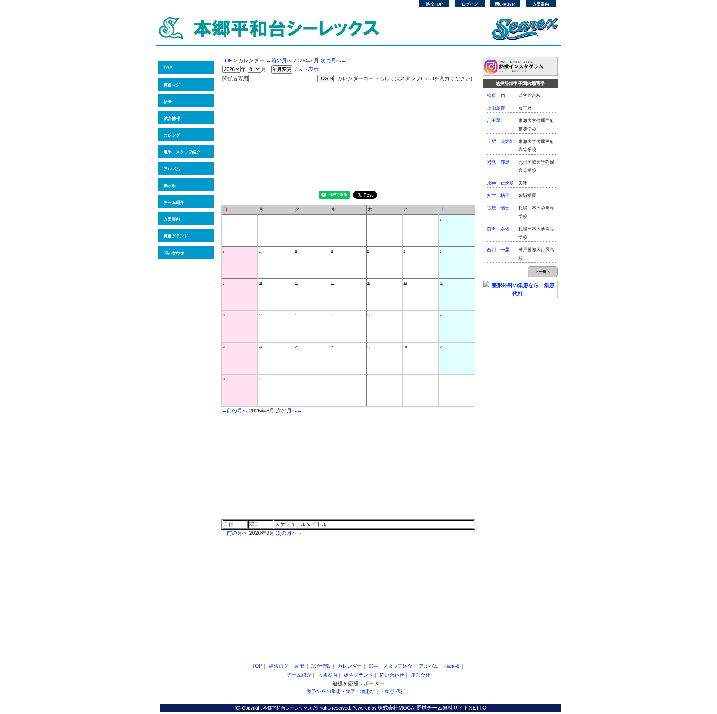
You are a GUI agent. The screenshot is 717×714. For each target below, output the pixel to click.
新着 (168, 101)
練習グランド (176, 236)
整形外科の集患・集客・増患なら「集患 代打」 (358, 691)
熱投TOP (434, 4)
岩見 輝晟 (498, 162)
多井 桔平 (498, 195)
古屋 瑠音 (498, 208)
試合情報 (172, 118)
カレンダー (174, 135)
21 (405, 315)
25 (296, 347)
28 (405, 347)
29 (441, 347)
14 (405, 283)
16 (224, 315)
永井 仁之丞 (500, 183)
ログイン (470, 4)
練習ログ (172, 84)
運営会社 (420, 675)
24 (260, 347)
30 (224, 379)
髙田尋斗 (496, 120)
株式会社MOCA (396, 708)
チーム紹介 (174, 202)
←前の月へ (279, 60)
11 (296, 283)
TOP (168, 68)
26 (332, 347)
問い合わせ (505, 4)
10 (260, 283)
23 (224, 347)
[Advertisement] (348, 135)
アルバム (172, 168)
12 (332, 283)
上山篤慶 (496, 108)
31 (260, 379)
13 (368, 283)
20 (368, 315)
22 (441, 315)
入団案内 (541, 4)
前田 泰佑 (498, 228)
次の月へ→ (333, 60)
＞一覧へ (542, 271)
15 (441, 283)
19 (332, 315)
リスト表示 (305, 69)
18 (296, 315)
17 (260, 315)
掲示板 (170, 185)
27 (368, 347)
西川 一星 (498, 249)
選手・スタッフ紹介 (182, 152)
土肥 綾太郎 (500, 141)
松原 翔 (496, 95)
